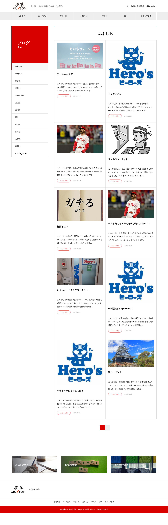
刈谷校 (17, 81)
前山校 (17, 124)
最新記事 (18, 66)
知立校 (17, 131)
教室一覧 (63, 16)
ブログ (104, 16)
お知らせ (83, 16)
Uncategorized (21, 153)
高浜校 (17, 102)
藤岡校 (17, 146)
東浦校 (17, 110)
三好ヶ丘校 (19, 95)
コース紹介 (42, 16)
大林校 (17, 139)
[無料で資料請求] (133, 472)
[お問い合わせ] (84, 472)
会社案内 (21, 16)
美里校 (17, 88)
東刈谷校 (18, 73)
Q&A (125, 16)
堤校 (17, 117)
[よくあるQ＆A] (34, 472)
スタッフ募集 (146, 16)
